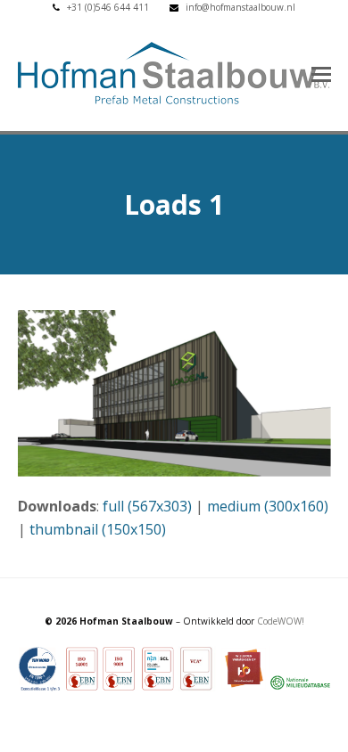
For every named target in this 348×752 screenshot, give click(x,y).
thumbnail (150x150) (97, 529)
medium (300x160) (267, 506)
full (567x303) (147, 506)
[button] (321, 73)
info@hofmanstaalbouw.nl (240, 7)
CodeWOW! (280, 621)
